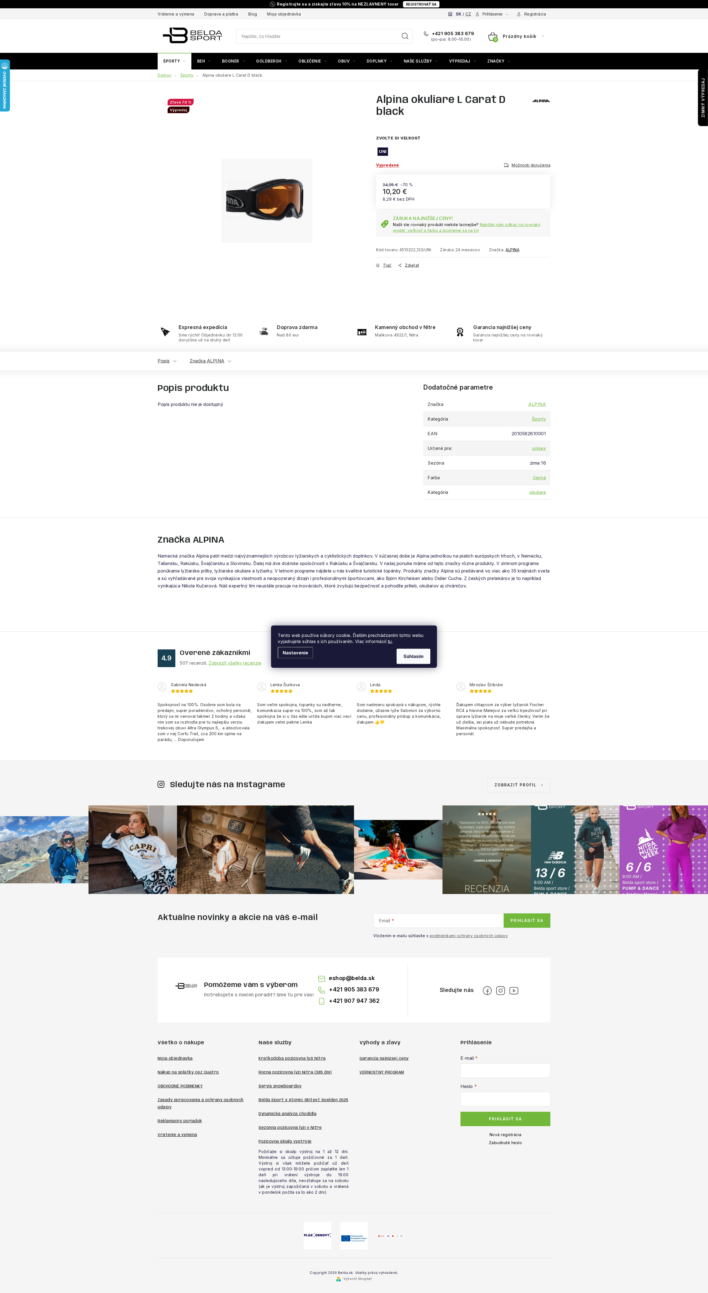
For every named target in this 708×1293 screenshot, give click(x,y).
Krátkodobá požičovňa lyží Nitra (292, 1059)
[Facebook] (487, 990)
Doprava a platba (221, 14)
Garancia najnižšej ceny (384, 1059)
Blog (252, 14)
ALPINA (512, 249)
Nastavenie (295, 652)
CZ (468, 14)
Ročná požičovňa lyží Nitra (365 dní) (295, 1072)
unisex (539, 448)
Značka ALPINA (207, 361)
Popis (164, 361)
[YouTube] (513, 990)
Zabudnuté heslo (505, 1142)
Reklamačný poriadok (180, 1121)
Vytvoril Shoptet (357, 1279)
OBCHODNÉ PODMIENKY (180, 1086)
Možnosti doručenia (531, 165)
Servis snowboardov (280, 1086)
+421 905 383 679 (452, 33)
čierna (539, 477)
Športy (539, 419)
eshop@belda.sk (352, 978)
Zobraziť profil (515, 784)
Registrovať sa (421, 4)
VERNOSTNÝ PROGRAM (382, 1072)
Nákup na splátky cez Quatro (188, 1072)
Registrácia (535, 14)
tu (390, 641)
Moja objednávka (284, 14)
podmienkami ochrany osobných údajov (469, 935)
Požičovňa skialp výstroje (285, 1142)
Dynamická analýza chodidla (287, 1114)
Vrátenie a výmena (176, 14)
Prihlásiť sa (527, 920)
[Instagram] (500, 990)
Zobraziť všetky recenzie (235, 663)
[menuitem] (174, 61)
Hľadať (405, 36)
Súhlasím (413, 656)
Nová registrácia (506, 1134)
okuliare (537, 492)
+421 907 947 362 (354, 1000)
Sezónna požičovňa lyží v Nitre (290, 1128)
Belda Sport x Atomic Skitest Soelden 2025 (303, 1100)
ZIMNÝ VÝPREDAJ (703, 98)
